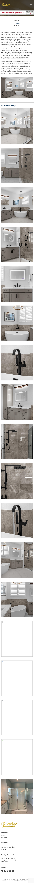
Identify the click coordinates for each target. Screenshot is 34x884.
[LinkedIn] (13, 871)
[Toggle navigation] (30, 4)
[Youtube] (7, 871)
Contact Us (4, 837)
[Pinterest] (10, 871)
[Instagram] (5, 871)
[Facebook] (2, 871)
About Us (3, 835)
